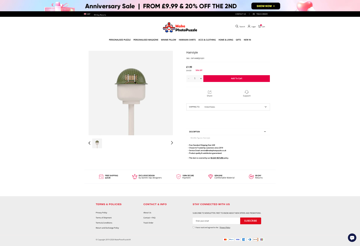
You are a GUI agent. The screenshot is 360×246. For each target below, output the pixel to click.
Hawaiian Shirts (187, 39)
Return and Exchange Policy (107, 228)
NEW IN (247, 39)
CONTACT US (240, 14)
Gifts (238, 39)
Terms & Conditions (104, 222)
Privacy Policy (101, 212)
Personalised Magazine (145, 39)
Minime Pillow (168, 39)
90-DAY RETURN (217, 158)
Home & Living (226, 39)
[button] (95, 93)
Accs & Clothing (207, 39)
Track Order (261, 14)
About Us (147, 212)
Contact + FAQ (149, 217)
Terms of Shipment (104, 217)
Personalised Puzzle (120, 39)
